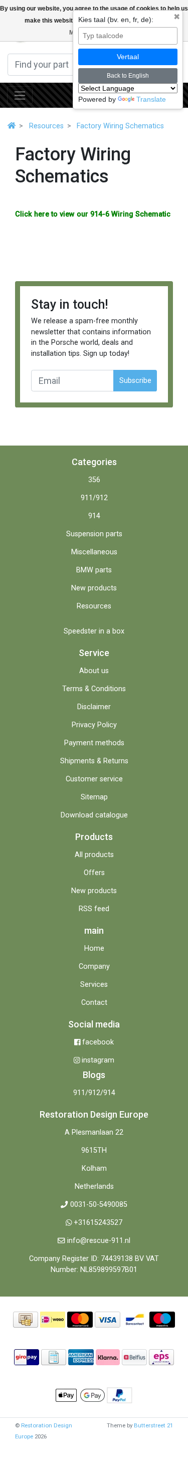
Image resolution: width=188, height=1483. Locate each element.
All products (94, 855)
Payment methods (94, 743)
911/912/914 (94, 1093)
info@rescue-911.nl (98, 1240)
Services (94, 984)
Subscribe (135, 380)
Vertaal (128, 57)
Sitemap (94, 797)
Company (94, 966)
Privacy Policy (94, 725)
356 (94, 480)
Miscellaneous (94, 552)
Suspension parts (94, 534)
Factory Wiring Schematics (120, 126)
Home (94, 948)
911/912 (94, 498)
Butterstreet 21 (153, 1425)
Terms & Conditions (94, 689)
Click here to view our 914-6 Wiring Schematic (92, 214)
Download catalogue (94, 815)
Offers (94, 873)
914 (94, 516)
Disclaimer (94, 707)
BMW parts (94, 570)
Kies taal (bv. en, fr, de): (115, 20)
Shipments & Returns (94, 761)
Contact (94, 1002)
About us (94, 671)
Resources (46, 126)
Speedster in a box (94, 631)
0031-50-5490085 (98, 1204)
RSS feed (94, 909)
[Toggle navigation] (20, 95)
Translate (151, 99)
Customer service (94, 779)
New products (94, 588)
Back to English (128, 75)
